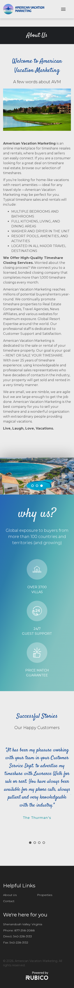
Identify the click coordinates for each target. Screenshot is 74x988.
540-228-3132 (18, 942)
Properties (44, 895)
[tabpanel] (37, 476)
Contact (8, 901)
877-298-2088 (24, 930)
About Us (10, 895)
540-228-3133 (22, 936)
